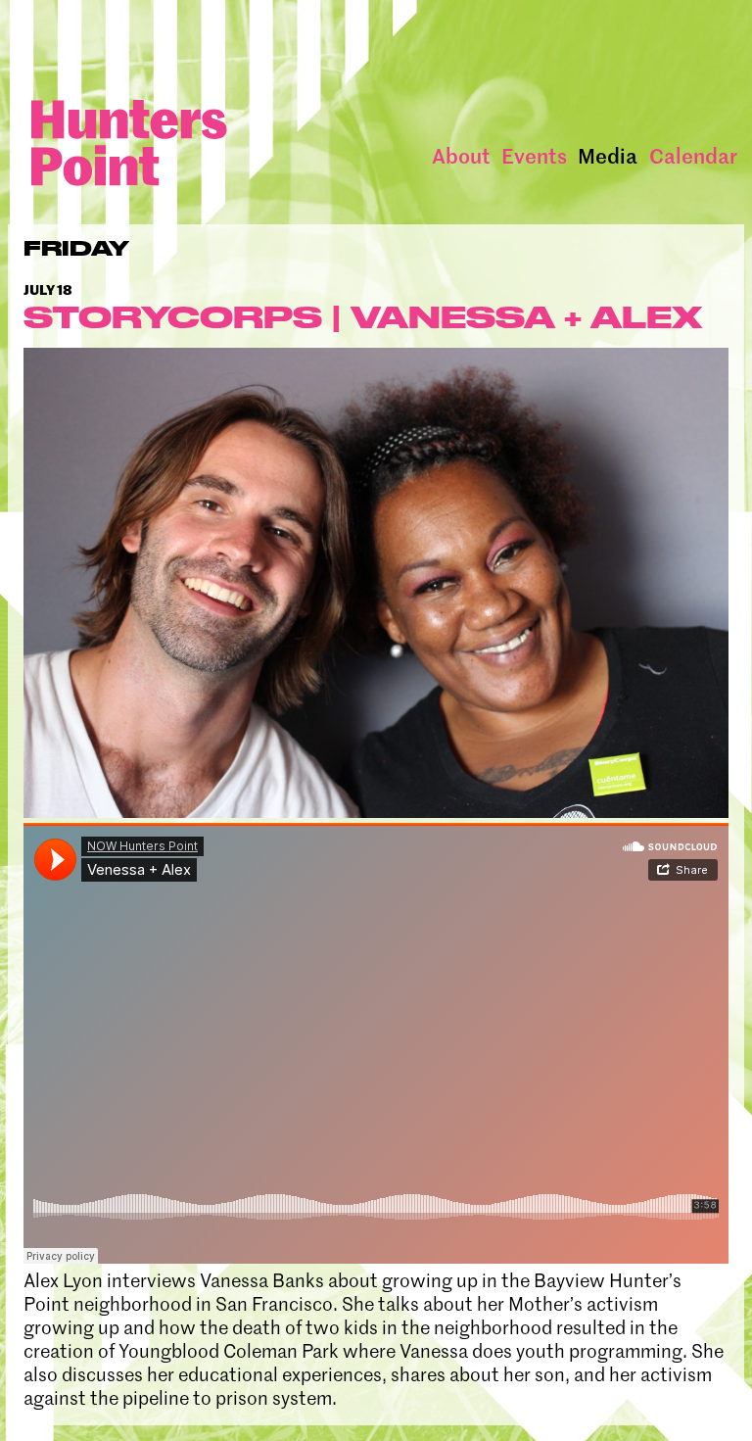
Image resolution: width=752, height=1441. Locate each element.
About (461, 155)
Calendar (693, 155)
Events (534, 155)
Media (607, 155)
